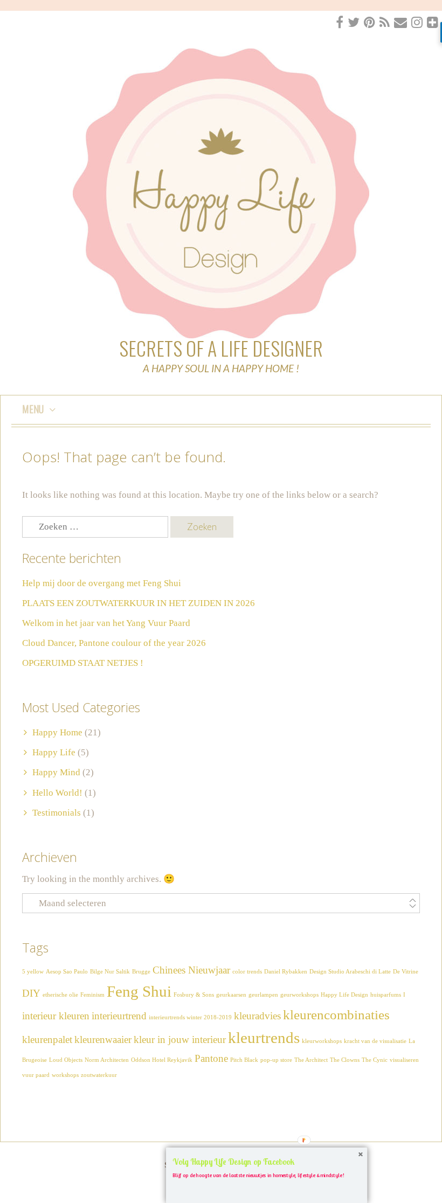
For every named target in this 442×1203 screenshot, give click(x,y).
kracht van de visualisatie (375, 1041)
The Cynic (375, 1060)
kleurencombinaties (336, 1014)
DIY (31, 993)
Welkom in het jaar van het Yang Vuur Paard (106, 623)
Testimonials (56, 813)
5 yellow (33, 972)
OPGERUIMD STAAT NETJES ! (82, 663)
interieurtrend (119, 1015)
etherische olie (60, 995)
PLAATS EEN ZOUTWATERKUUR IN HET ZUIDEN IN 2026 (138, 603)
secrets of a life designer (221, 347)
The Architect (311, 1060)
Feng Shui (139, 991)
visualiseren (404, 1060)
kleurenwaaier (103, 1039)
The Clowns (345, 1060)
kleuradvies (257, 1015)
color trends (247, 972)
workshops (65, 1075)
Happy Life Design (344, 995)
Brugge (141, 972)
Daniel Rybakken (285, 972)
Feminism (92, 995)
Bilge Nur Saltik (110, 972)
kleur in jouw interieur (180, 1039)
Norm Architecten (107, 1060)
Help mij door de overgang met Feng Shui (101, 583)
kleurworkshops (322, 1041)
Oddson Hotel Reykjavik (161, 1060)
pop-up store (276, 1060)
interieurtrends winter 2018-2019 (190, 1017)
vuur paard (36, 1075)
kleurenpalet (47, 1039)
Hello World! (57, 793)
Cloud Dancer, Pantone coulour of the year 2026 (114, 643)
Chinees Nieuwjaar (191, 970)
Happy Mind (56, 772)
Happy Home (57, 732)
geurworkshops (299, 995)
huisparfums (385, 995)
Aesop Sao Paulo (67, 972)
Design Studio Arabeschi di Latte (350, 972)
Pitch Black (244, 1060)
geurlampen (263, 995)
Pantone (211, 1058)
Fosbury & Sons (194, 995)
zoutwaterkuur (99, 1075)
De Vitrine (405, 972)
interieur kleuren (55, 1015)
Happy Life (53, 752)
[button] (266, 1162)
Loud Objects (65, 1060)
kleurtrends (264, 1037)
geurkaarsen (231, 995)
